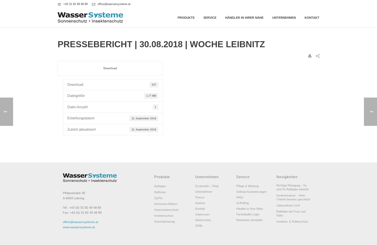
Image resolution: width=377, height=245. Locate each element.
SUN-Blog (242, 203)
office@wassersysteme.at (114, 4)
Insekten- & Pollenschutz (292, 221)
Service (209, 17)
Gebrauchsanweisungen (251, 191)
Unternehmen (284, 17)
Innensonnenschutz (166, 209)
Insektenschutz (164, 215)
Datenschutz (203, 220)
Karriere (200, 203)
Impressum (202, 214)
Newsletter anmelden (249, 220)
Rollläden (160, 186)
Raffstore (160, 192)
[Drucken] (310, 56)
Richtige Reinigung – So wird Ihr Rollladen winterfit (292, 187)
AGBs (199, 225)
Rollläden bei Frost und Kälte (290, 213)
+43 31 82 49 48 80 (75, 4)
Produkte (186, 17)
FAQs (239, 197)
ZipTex (158, 198)
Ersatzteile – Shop (207, 186)
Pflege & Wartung (247, 186)
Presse (199, 197)
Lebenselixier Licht (288, 205)
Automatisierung (164, 221)
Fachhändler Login (247, 214)
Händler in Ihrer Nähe (244, 17)
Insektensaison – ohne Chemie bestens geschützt (293, 197)
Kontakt (312, 17)
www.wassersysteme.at (79, 227)
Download (110, 68)
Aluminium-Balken (165, 204)
